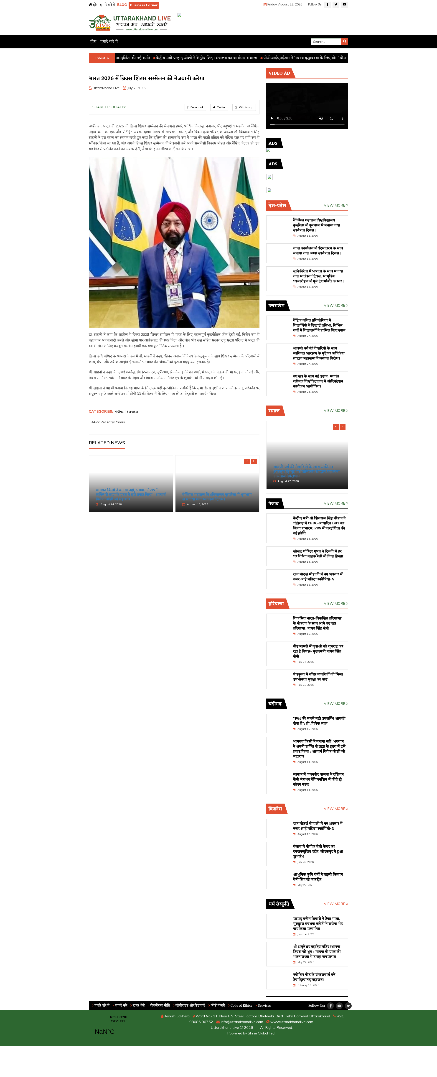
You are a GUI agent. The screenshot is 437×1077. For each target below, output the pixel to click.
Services (264, 1006)
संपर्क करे (120, 1006)
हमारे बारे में (107, 5)
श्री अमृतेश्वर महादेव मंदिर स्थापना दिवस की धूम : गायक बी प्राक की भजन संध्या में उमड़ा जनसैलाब (317, 952)
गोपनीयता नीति (159, 1006)
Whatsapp (245, 107)
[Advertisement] (174, 551)
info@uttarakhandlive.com (241, 1021)
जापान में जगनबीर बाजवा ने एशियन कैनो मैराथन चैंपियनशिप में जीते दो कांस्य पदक (318, 779)
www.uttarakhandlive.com (291, 1021)
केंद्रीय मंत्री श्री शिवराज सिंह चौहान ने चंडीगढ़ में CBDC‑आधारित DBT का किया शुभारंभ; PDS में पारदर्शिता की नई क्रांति (319, 526)
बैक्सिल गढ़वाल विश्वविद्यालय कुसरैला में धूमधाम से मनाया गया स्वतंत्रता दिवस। (217, 497)
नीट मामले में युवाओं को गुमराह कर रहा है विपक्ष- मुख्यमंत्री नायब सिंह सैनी (318, 651)
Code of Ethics (241, 1006)
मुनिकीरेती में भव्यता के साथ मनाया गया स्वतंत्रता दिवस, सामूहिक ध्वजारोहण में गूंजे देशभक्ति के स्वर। (318, 276)
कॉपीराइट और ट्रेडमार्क (190, 1006)
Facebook (196, 107)
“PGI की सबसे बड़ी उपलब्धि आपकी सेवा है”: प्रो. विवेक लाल (319, 721)
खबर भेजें (138, 1006)
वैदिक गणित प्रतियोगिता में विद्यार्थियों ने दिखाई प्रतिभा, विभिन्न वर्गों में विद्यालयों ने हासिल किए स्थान (319, 325)
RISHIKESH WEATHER (119, 1028)
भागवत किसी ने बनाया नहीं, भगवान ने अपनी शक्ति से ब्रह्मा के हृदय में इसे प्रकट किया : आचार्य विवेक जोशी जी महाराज (131, 495)
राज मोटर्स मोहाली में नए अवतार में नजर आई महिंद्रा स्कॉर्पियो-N (318, 577)
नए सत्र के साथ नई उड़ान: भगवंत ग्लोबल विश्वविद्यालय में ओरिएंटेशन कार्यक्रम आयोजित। (318, 381)
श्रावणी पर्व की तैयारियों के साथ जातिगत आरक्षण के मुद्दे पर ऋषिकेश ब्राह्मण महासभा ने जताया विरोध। (319, 353)
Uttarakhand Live (106, 88)
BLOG (122, 5)
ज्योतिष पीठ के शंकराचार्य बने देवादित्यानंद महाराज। (314, 977)
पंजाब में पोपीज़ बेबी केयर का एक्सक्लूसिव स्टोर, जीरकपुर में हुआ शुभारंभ (318, 852)
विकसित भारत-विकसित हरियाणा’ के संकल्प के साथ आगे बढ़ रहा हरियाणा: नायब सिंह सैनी (317, 623)
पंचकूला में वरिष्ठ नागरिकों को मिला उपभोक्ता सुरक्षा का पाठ (318, 677)
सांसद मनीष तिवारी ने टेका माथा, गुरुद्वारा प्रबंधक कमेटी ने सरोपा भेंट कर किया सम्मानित (318, 924)
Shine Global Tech (262, 1033)
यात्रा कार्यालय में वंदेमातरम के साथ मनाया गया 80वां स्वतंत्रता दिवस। (318, 251)
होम (95, 5)
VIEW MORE (335, 205)
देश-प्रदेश (132, 412)
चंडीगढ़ (119, 412)
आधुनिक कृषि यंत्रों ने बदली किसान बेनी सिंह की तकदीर (318, 877)
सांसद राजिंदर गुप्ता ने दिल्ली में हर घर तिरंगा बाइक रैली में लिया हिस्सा (318, 554)
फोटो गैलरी (217, 1006)
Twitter (221, 107)
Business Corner (144, 5)
